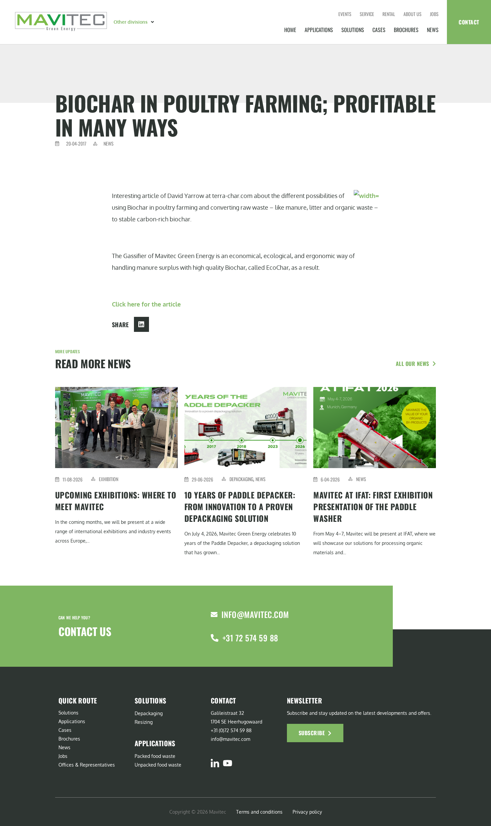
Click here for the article (146, 304)
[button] (134, 22)
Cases (378, 30)
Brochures (406, 30)
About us (412, 13)
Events (344, 13)
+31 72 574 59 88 (250, 638)
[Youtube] (227, 763)
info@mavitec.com (255, 614)
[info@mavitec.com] (214, 614)
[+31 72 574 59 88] (214, 638)
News (433, 30)
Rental (388, 13)
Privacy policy (307, 812)
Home (290, 30)
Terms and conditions (259, 812)
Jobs (434, 13)
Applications (319, 30)
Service (367, 13)
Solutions (352, 30)
